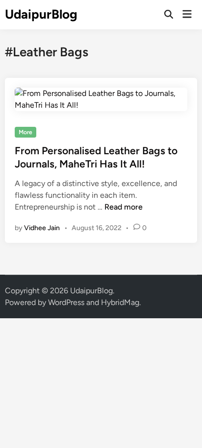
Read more (123, 207)
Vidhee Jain (42, 228)
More (25, 132)
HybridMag (120, 302)
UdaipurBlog (41, 14)
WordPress (66, 302)
